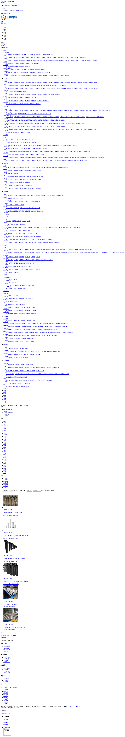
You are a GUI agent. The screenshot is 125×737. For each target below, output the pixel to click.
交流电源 (24, 85)
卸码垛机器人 (22, 298)
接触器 (5, 96)
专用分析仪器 (38, 126)
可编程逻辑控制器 (11, 54)
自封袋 (20, 354)
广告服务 (5, 669)
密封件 (5, 222)
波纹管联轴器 (19, 188)
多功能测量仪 (17, 117)
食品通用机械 (44, 323)
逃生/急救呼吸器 (31, 269)
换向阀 (47, 151)
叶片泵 (34, 145)
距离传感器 (40, 60)
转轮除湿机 (40, 211)
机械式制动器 (9, 179)
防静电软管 (96, 157)
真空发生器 (31, 154)
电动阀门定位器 (10, 148)
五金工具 (5, 216)
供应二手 (5, 483)
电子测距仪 (24, 117)
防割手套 (16, 260)
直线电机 (43, 167)
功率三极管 (21, 383)
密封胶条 (13, 224)
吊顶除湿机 (33, 211)
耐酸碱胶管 (66, 157)
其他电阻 (56, 367)
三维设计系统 (30, 285)
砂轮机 (23, 227)
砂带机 (27, 227)
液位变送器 (66, 111)
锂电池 (47, 85)
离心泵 (57, 145)
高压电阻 (51, 367)
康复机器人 (15, 310)
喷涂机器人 (6, 299)
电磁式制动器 (37, 179)
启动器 (5, 99)
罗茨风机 (51, 195)
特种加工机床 (17, 320)
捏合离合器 (15, 182)
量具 (33, 239)
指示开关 (77, 88)
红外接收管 (15, 380)
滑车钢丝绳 (20, 351)
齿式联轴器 (13, 188)
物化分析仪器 (24, 126)
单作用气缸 (9, 139)
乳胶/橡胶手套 (32, 260)
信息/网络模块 (10, 57)
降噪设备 (35, 335)
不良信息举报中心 (5, 713)
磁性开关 (33, 88)
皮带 (17, 288)
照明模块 (55, 57)
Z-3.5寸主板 (42, 69)
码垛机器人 (6, 296)
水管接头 (34, 157)
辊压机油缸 (71, 160)
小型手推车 (30, 351)
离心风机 (14, 195)
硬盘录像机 (78, 252)
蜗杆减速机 (20, 170)
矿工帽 (29, 266)
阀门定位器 (6, 146)
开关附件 (92, 88)
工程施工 (57, 249)
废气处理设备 (41, 335)
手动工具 (5, 228)
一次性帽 (22, 266)
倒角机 (38, 227)
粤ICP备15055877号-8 (75, 706)
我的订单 (10, 5)
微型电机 (28, 167)
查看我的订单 (6, 662)
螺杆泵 (19, 145)
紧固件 (5, 219)
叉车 (36, 332)
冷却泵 (64, 145)
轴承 (4, 175)
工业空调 (5, 203)
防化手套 (25, 260)
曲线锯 (10, 239)
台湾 (4, 471)
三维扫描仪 (9, 285)
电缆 (12, 91)
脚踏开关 (18, 88)
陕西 (4, 459)
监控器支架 (26, 252)
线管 (15, 91)
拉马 (26, 230)
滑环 (7, 185)
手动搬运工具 (42, 351)
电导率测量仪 (100, 117)
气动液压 (5, 135)
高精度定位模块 (30, 57)
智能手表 (13, 338)
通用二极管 (42, 374)
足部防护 (5, 261)
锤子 (16, 230)
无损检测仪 (18, 129)
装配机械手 (15, 304)
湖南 (4, 450)
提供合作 (5, 486)
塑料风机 (29, 195)
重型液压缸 (77, 160)
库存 (4, 487)
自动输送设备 (15, 329)
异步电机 (13, 167)
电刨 (7, 239)
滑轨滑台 (23, 185)
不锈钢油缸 (64, 160)
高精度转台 (9, 304)
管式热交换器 (36, 208)
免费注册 (7, 13)
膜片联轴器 (32, 188)
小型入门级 (9, 279)
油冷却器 (25, 202)
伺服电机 (8, 167)
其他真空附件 (14, 154)
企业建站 (5, 697)
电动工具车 (49, 351)
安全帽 (12, 266)
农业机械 (5, 325)
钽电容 (37, 371)
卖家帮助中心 (6, 678)
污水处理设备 (9, 335)
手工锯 (36, 239)
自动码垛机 (22, 329)
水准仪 (61, 117)
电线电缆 (5, 90)
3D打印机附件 (7, 286)
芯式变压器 (79, 82)
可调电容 (18, 371)
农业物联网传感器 (11, 326)
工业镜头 (62, 75)
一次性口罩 (14, 269)
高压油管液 (40, 157)
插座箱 (39, 104)
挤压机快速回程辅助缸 (47, 160)
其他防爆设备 (39, 236)
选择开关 (97, 88)
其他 (91, 249)
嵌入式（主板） (7, 68)
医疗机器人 (6, 309)
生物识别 (13, 341)
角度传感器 (46, 60)
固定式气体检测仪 (20, 132)
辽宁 (4, 431)
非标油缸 (8, 160)
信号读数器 (21, 66)
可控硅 (5, 375)
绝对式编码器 (35, 63)
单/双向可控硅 (16, 377)
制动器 (5, 178)
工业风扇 (21, 198)
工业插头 (17, 104)
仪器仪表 (5, 106)
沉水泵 (30, 145)
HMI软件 (39, 72)
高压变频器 (9, 94)
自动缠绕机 (29, 329)
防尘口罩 (8, 269)
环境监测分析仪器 (91, 129)
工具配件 (21, 348)
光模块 (51, 57)
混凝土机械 (31, 332)
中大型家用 (15, 279)
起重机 (15, 332)
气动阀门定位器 (27, 148)
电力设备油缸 (83, 160)
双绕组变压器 (59, 82)
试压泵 (60, 145)
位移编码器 (9, 63)
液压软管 (45, 157)
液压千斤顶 (14, 242)
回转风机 (24, 195)
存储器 (27, 364)
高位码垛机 (9, 298)
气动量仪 (74, 117)
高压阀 (66, 151)
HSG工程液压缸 (26, 160)
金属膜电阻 (9, 367)
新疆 (4, 465)
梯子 (59, 351)
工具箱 (13, 358)
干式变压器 (21, 82)
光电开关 (21, 380)
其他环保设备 (53, 335)
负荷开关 (53, 88)
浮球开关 (108, 111)
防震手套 (21, 260)
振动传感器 (88, 60)
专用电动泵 (20, 242)
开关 (4, 87)
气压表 (39, 120)
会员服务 (5, 694)
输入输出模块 (83, 57)
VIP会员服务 (6, 668)
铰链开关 (62, 88)
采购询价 (3, 45)
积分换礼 (5, 696)
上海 (4, 422)
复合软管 (61, 157)
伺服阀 (36, 151)
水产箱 (17, 358)
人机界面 (5, 71)
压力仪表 (5, 118)
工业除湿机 (9, 211)
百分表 (83, 117)
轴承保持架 (29, 176)
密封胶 (23, 224)
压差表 (63, 120)
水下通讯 (34, 233)
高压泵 (68, 145)
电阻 (4, 366)
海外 (4, 473)
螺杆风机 (61, 195)
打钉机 (29, 239)
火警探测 (13, 249)
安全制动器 (16, 179)
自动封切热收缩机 (48, 329)
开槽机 (45, 227)
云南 (4, 456)
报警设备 (35, 249)
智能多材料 (9, 282)
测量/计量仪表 (7, 115)
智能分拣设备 (57, 326)
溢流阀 (63, 151)
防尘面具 (19, 269)
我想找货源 (6, 648)
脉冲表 (37, 114)
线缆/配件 (63, 126)
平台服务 (5, 693)
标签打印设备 (26, 354)
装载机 (12, 332)
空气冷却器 (37, 202)
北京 (4, 421)
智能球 (39, 252)
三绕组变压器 (66, 82)
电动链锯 (77, 227)
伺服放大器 (15, 66)
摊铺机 (58, 332)
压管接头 (8, 157)
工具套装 (12, 230)
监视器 (21, 252)
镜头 (31, 252)
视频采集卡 (92, 252)
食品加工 (5, 322)
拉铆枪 (23, 230)
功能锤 (19, 230)
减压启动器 (15, 101)
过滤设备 (25, 335)
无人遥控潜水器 (18, 307)
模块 (4, 55)
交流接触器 (9, 97)
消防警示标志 (24, 249)
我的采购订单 (6, 649)
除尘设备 (21, 335)
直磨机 (15, 227)
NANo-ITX (14, 69)
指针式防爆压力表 (20, 120)
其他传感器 (94, 60)
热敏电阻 (46, 367)
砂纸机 (19, 227)
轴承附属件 (35, 176)
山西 (4, 428)
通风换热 (5, 191)
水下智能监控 (9, 307)
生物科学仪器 (61, 129)
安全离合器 (9, 182)
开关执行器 (33, 142)
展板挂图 (82, 249)
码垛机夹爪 (15, 298)
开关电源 (8, 85)
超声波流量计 (42, 111)
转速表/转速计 (93, 117)
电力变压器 (35, 82)
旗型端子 (23, 386)
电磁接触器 (21, 97)
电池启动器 (40, 101)
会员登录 (3, 13)
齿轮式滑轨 (18, 185)
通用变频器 (21, 94)
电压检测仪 (48, 114)
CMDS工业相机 (10, 75)
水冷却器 (8, 202)
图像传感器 (42, 75)
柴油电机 (56, 167)
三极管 (5, 381)
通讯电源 (39, 85)
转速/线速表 (32, 114)
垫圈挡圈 (16, 221)
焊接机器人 (6, 293)
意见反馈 (5, 703)
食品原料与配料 (10, 323)
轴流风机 (34, 195)
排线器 (24, 91)
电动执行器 (15, 142)
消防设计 (52, 249)
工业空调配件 (20, 205)
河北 (4, 427)
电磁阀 (84, 151)
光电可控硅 (41, 380)
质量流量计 (36, 111)
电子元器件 (6, 360)
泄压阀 (8, 151)
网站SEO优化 (6, 672)
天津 (4, 424)
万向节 (8, 188)
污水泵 (72, 145)
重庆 (4, 425)
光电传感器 (9, 60)
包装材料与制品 (60, 323)
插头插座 (5, 102)
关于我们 (5, 690)
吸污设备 (8, 233)
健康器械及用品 (25, 323)
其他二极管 (66, 374)
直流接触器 (15, 97)
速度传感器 (58, 60)
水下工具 (5, 231)
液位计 (71, 111)
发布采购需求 (6, 646)
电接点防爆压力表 (11, 120)
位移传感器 (15, 60)
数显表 (27, 114)
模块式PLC (24, 54)
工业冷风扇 (14, 205)
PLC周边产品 (37, 54)
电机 (4, 166)
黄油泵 (8, 145)
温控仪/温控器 (22, 123)
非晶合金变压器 (87, 82)
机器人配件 (6, 312)
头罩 (26, 266)
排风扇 (5, 197)
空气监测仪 (28, 132)
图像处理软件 (55, 75)
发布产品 (10, 10)
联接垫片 (8, 224)
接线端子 (12, 104)
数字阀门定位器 (36, 148)
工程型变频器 (34, 94)
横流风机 (43, 195)
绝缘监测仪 (42, 114)
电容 (4, 369)
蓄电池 (43, 85)
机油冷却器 (31, 202)
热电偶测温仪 (35, 123)
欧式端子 (13, 386)
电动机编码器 (15, 63)
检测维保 (62, 249)
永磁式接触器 (34, 97)
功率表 (15, 114)
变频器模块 (57, 94)
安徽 (4, 439)
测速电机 (38, 167)
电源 (4, 84)
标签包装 (5, 353)
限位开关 (38, 88)
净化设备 (16, 335)
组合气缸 (25, 139)
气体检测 (5, 130)
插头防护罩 (28, 104)
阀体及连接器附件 (26, 151)
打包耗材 (25, 348)
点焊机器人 (15, 295)
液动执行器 (21, 142)
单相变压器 (9, 82)
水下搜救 (24, 307)
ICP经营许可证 (15, 707)
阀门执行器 (27, 142)
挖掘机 (8, 332)
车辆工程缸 (14, 160)
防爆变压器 (14, 236)
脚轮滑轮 (55, 351)
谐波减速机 (14, 170)
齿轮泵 (23, 145)
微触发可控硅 (23, 377)
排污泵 (15, 145)
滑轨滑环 (5, 184)
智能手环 (8, 338)
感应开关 (28, 88)
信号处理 (5, 65)
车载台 (12, 272)
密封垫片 (18, 224)
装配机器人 (6, 302)
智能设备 (5, 316)
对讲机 (8, 272)
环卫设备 (47, 335)
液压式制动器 (30, 179)
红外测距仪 (37, 117)
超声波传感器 (22, 60)
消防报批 (72, 249)
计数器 (87, 117)
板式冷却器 (20, 202)
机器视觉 (5, 74)
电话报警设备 (49, 252)
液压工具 (5, 240)
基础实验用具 (34, 129)
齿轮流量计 (76, 111)
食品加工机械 (37, 323)
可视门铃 (8, 341)
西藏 (4, 466)
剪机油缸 (19, 160)
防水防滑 (8, 263)
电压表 (8, 114)
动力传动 (5, 163)
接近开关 (87, 88)
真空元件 (5, 153)
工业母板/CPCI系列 (34, 69)
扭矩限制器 (38, 188)
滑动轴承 (13, 176)
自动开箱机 (35, 329)
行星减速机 (41, 170)
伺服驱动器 (9, 173)
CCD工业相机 (18, 75)
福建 (4, 441)
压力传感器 (52, 60)
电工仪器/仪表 (7, 112)
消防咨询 (77, 249)
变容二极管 (54, 374)
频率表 (19, 114)
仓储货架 (8, 358)
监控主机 (34, 252)
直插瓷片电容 (24, 371)
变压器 (5, 81)
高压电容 (13, 371)
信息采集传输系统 (41, 326)
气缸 (4, 137)
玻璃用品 (28, 129)
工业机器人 (6, 291)
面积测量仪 (49, 117)
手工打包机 (9, 348)
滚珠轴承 (40, 176)
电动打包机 (15, 348)
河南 (4, 447)
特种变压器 (53, 82)
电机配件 (61, 167)
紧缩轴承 (18, 176)
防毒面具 (24, 269)
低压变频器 (27, 94)
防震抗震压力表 (45, 120)
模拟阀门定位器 (44, 148)
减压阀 (12, 151)
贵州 (4, 454)
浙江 (4, 437)
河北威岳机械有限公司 (9, 607)
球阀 (77, 151)
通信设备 (5, 270)
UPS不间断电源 (62, 85)
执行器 (5, 140)
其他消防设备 (41, 249)
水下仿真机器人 (31, 307)
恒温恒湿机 (27, 211)
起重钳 (25, 351)
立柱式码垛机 (29, 298)
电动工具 (5, 225)
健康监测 (29, 338)
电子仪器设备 (53, 126)
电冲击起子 (67, 227)
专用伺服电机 (9, 313)
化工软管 (90, 157)
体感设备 (33, 338)
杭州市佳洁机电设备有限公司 (11, 515)
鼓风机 (39, 195)
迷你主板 (19, 69)
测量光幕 (28, 60)
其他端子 (28, 386)
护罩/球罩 (43, 252)
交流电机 (33, 167)
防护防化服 (15, 257)
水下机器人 (6, 306)
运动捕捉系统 (15, 285)
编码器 (5, 62)
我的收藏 (15, 5)
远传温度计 (69, 123)
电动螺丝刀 (54, 227)
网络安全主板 (25, 69)
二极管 (5, 372)
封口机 (55, 329)
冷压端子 (8, 386)
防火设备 (18, 249)
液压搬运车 (36, 351)
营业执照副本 (4, 710)
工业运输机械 (64, 332)
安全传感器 (82, 60)
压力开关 (72, 88)
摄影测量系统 (23, 285)
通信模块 (46, 57)
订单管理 (15, 10)
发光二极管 (49, 380)
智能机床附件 (31, 320)
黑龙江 (5, 434)
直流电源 (29, 85)
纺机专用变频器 (42, 94)
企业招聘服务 (6, 671)
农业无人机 (64, 326)
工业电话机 (17, 272)
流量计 (13, 111)
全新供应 (5, 478)
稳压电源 (19, 85)
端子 (4, 384)
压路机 (39, 332)
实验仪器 (5, 127)
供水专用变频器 (50, 94)
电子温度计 (42, 123)
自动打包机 (9, 329)
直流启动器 (33, 101)
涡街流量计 (24, 111)
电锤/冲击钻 (61, 227)
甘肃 (4, 462)
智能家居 (5, 340)
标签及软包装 (52, 323)
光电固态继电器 (34, 380)
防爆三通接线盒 (20, 157)
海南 (4, 457)
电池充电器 (14, 85)
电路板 (21, 288)
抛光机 (12, 227)
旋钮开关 (8, 88)
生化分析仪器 (17, 126)
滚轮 (15, 288)
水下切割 (13, 233)
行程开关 (13, 88)
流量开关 (82, 111)
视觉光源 (67, 75)
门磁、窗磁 (101, 252)
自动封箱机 (41, 329)
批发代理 (5, 480)
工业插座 (22, 104)
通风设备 (30, 335)
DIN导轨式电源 (53, 85)
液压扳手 (8, 242)
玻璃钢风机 (9, 195)
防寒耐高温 (14, 263)
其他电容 (41, 371)
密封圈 (28, 221)
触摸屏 (8, 72)
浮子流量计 (30, 111)
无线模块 (23, 57)
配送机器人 (9, 310)
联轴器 (5, 187)
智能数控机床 (9, 320)
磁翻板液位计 (96, 111)
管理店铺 (5, 660)
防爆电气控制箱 (31, 236)
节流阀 (40, 151)
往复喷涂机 (15, 301)
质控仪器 (23, 129)
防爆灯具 (24, 236)
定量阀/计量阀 (53, 151)
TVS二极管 (36, 374)
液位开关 (55, 111)
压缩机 (47, 195)
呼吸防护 (5, 267)
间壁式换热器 (15, 208)
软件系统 (34, 326)
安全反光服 (27, 257)
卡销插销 (24, 221)
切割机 (49, 227)
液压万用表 (59, 120)
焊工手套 (45, 260)
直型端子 (18, 386)
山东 (4, 445)
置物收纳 (5, 356)
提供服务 (5, 481)
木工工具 (5, 237)
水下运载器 (29, 233)
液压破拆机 (56, 242)
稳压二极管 (30, 374)
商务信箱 (5, 651)
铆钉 (20, 221)
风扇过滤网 (9, 198)
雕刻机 (42, 227)
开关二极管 (24, 374)
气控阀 (32, 151)
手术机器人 (36, 310)
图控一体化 (26, 72)
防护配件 (38, 269)
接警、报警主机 (85, 252)
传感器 (5, 59)
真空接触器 (27, 97)
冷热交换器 (9, 208)
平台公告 (5, 691)
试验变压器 (47, 82)
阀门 (4, 149)
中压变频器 (15, 94)
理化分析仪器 (9, 126)
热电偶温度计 (48, 123)
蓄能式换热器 (23, 208)
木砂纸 (51, 239)
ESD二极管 (60, 374)
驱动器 (5, 172)
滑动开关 (82, 88)
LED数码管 (26, 380)
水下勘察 (23, 233)
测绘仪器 (47, 129)
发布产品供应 (6, 657)
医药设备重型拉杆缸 (36, 160)
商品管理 (5, 10)
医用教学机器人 (29, 310)
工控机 (52, 54)
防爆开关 (19, 236)
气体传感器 (70, 60)
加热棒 (24, 288)
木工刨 (39, 239)
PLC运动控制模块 (45, 54)
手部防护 (5, 258)
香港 (4, 468)
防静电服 (33, 257)
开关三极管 (27, 383)
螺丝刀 (8, 230)
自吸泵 (53, 145)
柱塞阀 (80, 151)
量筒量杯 (65, 117)
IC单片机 (5, 363)
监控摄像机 (9, 252)
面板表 (23, 114)
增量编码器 (29, 63)
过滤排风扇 (15, 198)
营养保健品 (18, 323)
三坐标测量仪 (55, 117)
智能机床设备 (24, 320)
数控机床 (5, 319)
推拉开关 (23, 88)
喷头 (12, 288)
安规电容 (8, 371)
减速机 (5, 169)
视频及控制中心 (50, 326)
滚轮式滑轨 (12, 185)
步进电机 (18, 167)
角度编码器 (22, 63)
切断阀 (59, 151)
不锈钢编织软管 (84, 157)
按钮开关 (48, 88)
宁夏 (4, 463)
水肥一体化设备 (20, 326)
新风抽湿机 (21, 211)
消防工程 (30, 249)
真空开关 (41, 154)
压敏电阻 (29, 367)
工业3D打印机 (7, 280)
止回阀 (74, 151)
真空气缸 (36, 154)
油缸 (4, 159)
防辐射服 (38, 257)
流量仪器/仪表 (7, 109)
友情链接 (5, 702)
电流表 (12, 114)
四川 (4, 451)
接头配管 (8, 91)
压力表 (35, 120)
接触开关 (43, 88)
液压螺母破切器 (44, 242)
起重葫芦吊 (14, 351)
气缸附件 (30, 139)
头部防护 (5, 264)
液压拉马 (51, 242)
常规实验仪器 (31, 126)
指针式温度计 (62, 123)
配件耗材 (8, 288)
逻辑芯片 (18, 364)
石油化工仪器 (82, 129)
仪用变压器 (41, 82)
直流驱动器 (15, 173)
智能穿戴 (5, 337)
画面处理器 (107, 252)
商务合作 (5, 722)
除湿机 (5, 209)
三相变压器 (15, 82)
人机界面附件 (19, 72)
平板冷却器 (14, 202)
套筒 (29, 230)
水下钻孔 (18, 233)
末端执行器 (33, 313)
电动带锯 (72, 227)
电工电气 (5, 78)
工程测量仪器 (30, 117)
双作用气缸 (15, 139)
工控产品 (5, 50)
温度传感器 (64, 60)
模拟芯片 (32, 364)
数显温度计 (29, 123)
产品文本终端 (33, 72)
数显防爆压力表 (29, 120)
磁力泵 (45, 145)
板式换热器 (30, 208)
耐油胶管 (72, 157)
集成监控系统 (15, 252)
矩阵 (96, 252)
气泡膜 (17, 354)
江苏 (4, 436)
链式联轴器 (26, 188)
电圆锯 (14, 239)
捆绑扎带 (32, 354)
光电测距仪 (43, 117)
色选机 (66, 323)
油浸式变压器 (28, 82)
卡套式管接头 (28, 157)
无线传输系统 (71, 252)
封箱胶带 (8, 354)
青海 (4, 460)
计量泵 (42, 145)
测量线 (18, 91)
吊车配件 (8, 351)
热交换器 (5, 206)
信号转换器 (9, 66)
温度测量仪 (9, 123)
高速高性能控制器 (22, 313)
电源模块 (36, 57)
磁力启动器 (27, 101)
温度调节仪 (15, 123)
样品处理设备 (46, 126)
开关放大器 (27, 66)
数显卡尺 (79, 117)
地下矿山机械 (49, 332)
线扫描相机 (25, 75)
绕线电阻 (34, 367)
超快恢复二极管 (10, 374)
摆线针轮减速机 (27, 170)
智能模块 (77, 57)
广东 (4, 442)
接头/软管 (5, 156)
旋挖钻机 (43, 332)
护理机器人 (21, 310)
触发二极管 (18, 374)
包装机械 (31, 323)
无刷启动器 (46, 101)
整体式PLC (19, 54)
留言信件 (5, 5)
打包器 (5, 347)
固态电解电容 (31, 371)
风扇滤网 (8, 214)
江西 (4, 444)
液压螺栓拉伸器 (27, 242)
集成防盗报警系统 (62, 252)
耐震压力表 (53, 120)
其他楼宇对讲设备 (115, 252)
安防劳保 (5, 245)
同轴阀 (44, 151)
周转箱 (20, 358)
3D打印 (5, 275)
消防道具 (87, 249)
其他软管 (101, 157)
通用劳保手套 (9, 260)
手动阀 (88, 151)
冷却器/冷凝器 (7, 200)
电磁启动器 (21, 101)
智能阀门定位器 (19, 148)
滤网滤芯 (5, 212)
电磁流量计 (18, 111)
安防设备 (5, 250)
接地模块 (72, 57)
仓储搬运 (5, 344)
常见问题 (5, 680)
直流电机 (23, 167)
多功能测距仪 (9, 117)
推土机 (26, 332)
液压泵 (27, 145)
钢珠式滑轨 (29, 185)
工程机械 (5, 331)
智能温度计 (55, 123)
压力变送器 (103, 111)
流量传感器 (76, 60)
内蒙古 (5, 430)
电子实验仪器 (53, 129)
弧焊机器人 (9, 295)
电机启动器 (9, 101)
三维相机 (5, 283)
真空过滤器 (21, 154)
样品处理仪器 (41, 129)
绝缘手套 (50, 260)
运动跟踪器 (23, 338)
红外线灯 (55, 252)
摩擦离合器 (27, 182)
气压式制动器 (23, 179)
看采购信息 (6, 659)
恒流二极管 (48, 374)
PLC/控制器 (6, 52)
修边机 (30, 227)
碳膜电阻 (19, 367)
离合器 (5, 181)
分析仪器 (5, 124)
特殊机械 (70, 332)
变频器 (5, 93)
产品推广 (5, 699)
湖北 (4, 448)
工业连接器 (34, 104)
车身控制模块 (61, 57)
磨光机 (25, 239)
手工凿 (47, 239)
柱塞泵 (12, 145)
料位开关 (8, 111)
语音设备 (23, 341)
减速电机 (8, 170)
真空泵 (76, 145)
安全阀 (70, 151)
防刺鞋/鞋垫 (33, 263)
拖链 (21, 91)
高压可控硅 (9, 377)
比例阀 (15, 151)
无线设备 (28, 341)
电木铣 (34, 227)
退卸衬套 (8, 176)
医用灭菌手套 (39, 260)
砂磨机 (18, 239)
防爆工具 (5, 234)
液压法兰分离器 (36, 242)
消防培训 (67, 249)
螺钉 (10, 221)
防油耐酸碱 (20, 263)
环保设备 (5, 334)
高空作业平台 (21, 332)
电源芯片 (23, 364)
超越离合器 (21, 182)
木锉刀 (43, 239)
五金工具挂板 (26, 358)
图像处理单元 (48, 75)
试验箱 (13, 129)
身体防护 (5, 255)
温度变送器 (81, 123)
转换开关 (58, 88)
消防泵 (38, 145)
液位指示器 (60, 111)
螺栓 (7, 221)
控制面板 (47, 72)
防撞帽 (8, 266)
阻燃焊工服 (21, 257)
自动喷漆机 (9, 301)
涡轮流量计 (49, 111)
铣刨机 (55, 332)
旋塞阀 (19, 151)
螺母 (13, 221)
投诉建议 (5, 724)
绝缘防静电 (26, 263)
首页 (2, 405)
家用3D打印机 (7, 277)
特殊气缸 (21, 139)
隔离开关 (67, 88)
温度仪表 (5, 121)
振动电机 (66, 167)
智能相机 (30, 75)
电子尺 (70, 117)
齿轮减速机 (35, 170)
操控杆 (43, 72)
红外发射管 (9, 380)
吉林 (4, 433)
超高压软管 (51, 157)
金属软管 (56, 157)
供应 (2, 22)
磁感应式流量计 (88, 111)
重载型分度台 (22, 304)
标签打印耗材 (38, 354)
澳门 (4, 470)
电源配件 (34, 85)
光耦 (4, 378)
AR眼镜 (18, 338)
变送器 (58, 126)
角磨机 (8, 227)
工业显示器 (13, 72)
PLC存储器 (30, 54)
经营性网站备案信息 (6, 707)
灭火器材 (8, 249)
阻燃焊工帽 (17, 266)
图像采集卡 (36, 75)
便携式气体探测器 (11, 132)
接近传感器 (33, 60)
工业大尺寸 (15, 282)
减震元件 (23, 176)
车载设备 (33, 341)
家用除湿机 (15, 211)
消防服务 (47, 249)
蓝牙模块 (41, 57)
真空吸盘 (8, 154)
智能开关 (18, 341)
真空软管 (77, 157)
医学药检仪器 (68, 129)
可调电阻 (14, 367)
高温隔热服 (9, 257)
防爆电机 (8, 236)
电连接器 (13, 157)
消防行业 (5, 247)
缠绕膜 (13, 354)
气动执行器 (9, 142)
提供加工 (5, 484)
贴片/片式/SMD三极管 (12, 383)
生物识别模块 (17, 57)
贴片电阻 (24, 367)
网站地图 (5, 700)
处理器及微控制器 (11, 364)
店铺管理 (20, 10)
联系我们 (5, 682)
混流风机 (56, 195)
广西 (4, 453)
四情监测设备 (27, 326)
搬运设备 (5, 350)
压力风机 (19, 195)
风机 (4, 194)
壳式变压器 (94, 82)
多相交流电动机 (50, 167)
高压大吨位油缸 (57, 160)
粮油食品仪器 (75, 129)
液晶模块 (67, 57)
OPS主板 (8, 69)
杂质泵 (49, 145)
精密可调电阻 (40, 367)
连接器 (8, 104)
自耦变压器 (73, 82)
